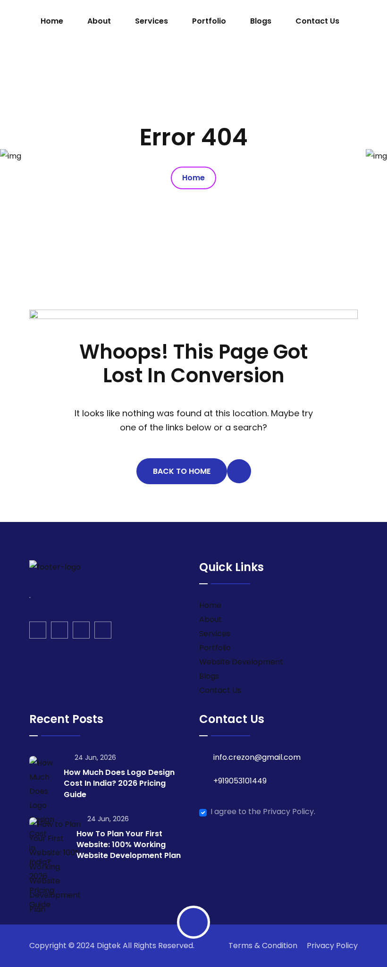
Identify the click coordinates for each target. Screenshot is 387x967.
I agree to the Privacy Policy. (262, 811)
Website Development (241, 661)
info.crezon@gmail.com (257, 757)
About (99, 21)
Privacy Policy (332, 945)
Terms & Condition (262, 945)
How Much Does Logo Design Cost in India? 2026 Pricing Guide (119, 783)
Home (52, 21)
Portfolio (209, 21)
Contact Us (317, 21)
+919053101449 (240, 780)
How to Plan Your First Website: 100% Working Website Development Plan (128, 844)
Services (151, 21)
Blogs (260, 21)
